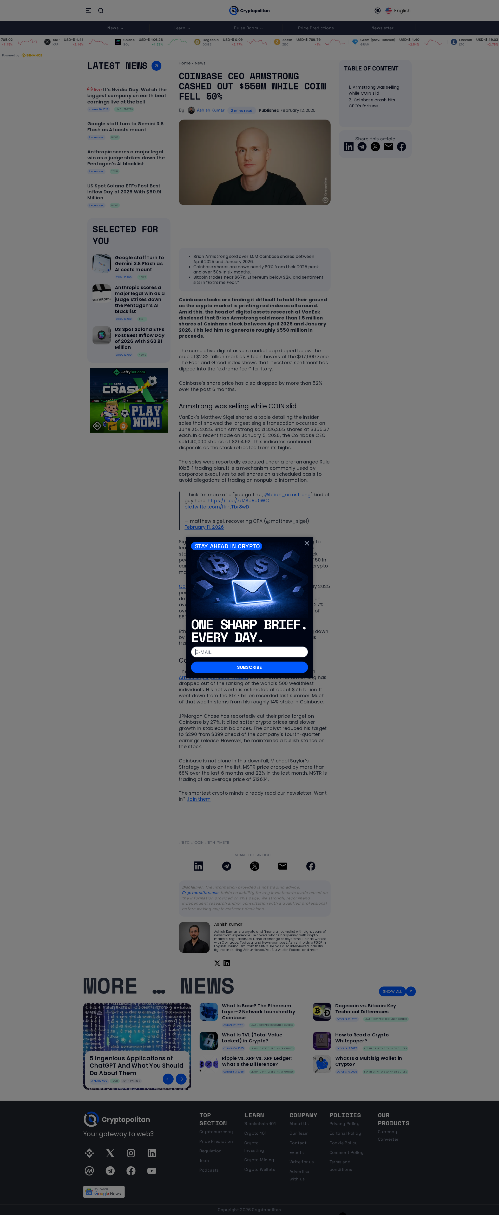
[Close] (307, 543)
